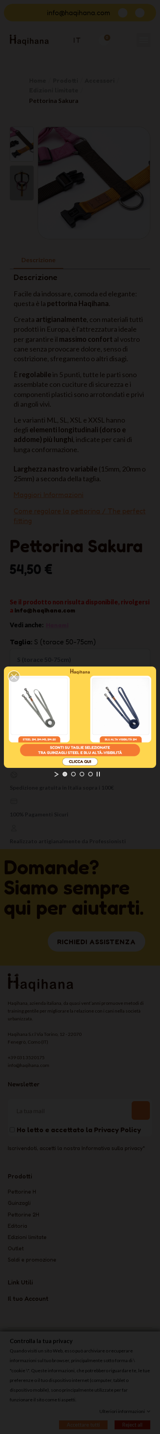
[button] (14, 676)
